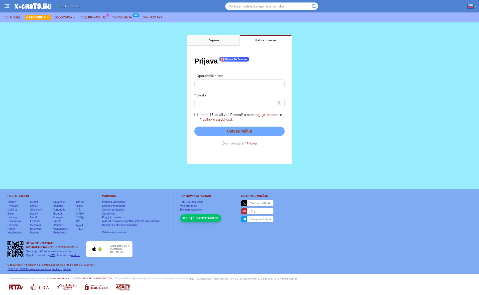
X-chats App (153, 17)
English (11, 201)
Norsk (34, 217)
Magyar (34, 232)
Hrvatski (58, 213)
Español (35, 221)
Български (14, 221)
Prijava (252, 143)
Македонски (60, 228)
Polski (11, 228)
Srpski (34, 205)
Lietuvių (12, 217)
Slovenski (36, 209)
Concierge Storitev (113, 209)
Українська (14, 232)
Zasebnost (108, 213)
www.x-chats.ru (61, 278)
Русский (12, 205)
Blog (252, 211)
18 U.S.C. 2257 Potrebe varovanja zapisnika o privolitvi (39, 269)
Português (59, 209)
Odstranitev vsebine (114, 232)
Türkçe (80, 201)
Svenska (35, 224)
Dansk (34, 213)
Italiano (57, 221)
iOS (52, 255)
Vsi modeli (12, 17)
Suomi (34, 201)
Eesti (10, 213)
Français (58, 217)
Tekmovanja (122, 17)
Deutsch (58, 224)
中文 (78, 209)
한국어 (80, 213)
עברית (79, 228)
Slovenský (59, 201)
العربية (79, 224)
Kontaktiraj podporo (113, 205)
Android (75, 255)
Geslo (201, 95)
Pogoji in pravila (111, 217)
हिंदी (77, 221)
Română (58, 205)
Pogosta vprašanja (113, 201)
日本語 (80, 217)
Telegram (260, 219)
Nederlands (60, 232)
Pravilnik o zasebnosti (216, 119)
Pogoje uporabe (266, 114)
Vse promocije (93, 17)
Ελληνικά (35, 228)
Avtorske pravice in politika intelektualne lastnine (131, 221)
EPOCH (87, 278)
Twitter (260, 203)
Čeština (12, 209)
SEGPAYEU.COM (103, 278)
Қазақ (79, 205)
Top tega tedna (191, 201)
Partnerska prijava (191, 209)
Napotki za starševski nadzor (120, 224)
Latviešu (12, 224)
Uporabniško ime (210, 76)
